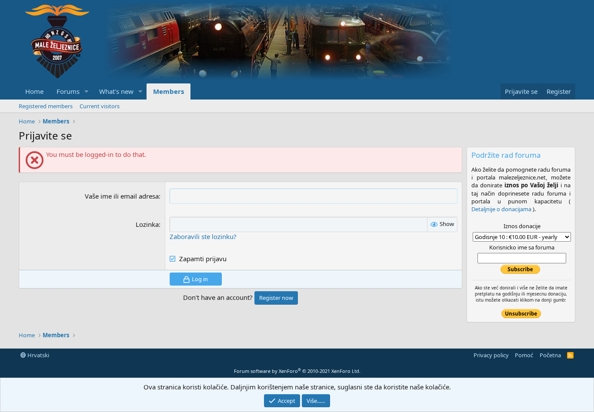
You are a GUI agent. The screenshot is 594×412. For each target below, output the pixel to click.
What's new (116, 91)
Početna (550, 355)
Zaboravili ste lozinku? (203, 236)
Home (34, 91)
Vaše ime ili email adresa (122, 196)
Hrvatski (37, 355)
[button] (86, 91)
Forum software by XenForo (297, 371)
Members (168, 91)
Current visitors (100, 106)
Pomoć (524, 355)
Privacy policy (491, 355)
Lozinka (147, 224)
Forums (68, 91)
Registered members (46, 106)
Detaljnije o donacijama (502, 209)
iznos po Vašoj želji (531, 185)
